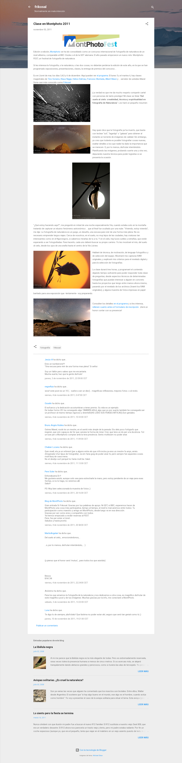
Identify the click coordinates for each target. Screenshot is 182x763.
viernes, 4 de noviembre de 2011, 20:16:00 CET (66, 493)
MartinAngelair (51, 533)
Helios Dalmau (79, 79)
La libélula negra (43, 646)
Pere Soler (49, 471)
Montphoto (55, 51)
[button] (147, 24)
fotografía (45, 347)
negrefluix (49, 386)
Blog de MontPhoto (54, 501)
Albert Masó (111, 79)
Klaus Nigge (66, 79)
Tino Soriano (54, 79)
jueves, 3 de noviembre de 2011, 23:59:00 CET (66, 378)
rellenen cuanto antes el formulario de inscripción (115, 307)
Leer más (143, 671)
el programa (102, 75)
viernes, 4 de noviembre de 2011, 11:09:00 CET (66, 439)
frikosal (40, 7)
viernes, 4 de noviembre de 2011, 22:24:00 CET (66, 582)
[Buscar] (152, 7)
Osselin (48, 403)
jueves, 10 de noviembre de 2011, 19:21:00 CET (66, 619)
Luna (47, 610)
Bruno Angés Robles (54, 425)
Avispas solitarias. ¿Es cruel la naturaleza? (58, 680)
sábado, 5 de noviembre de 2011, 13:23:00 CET (66, 602)
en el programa (121, 303)
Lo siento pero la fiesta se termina (53, 713)
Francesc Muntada (95, 79)
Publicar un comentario (47, 625)
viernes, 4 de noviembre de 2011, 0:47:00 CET (66, 395)
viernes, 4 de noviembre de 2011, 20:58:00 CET (66, 525)
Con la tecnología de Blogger (92, 750)
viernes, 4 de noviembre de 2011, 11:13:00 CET (66, 463)
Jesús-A (49, 359)
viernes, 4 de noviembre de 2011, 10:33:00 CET (66, 417)
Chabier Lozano (52, 447)
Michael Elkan (98, 755)
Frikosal (67, 82)
